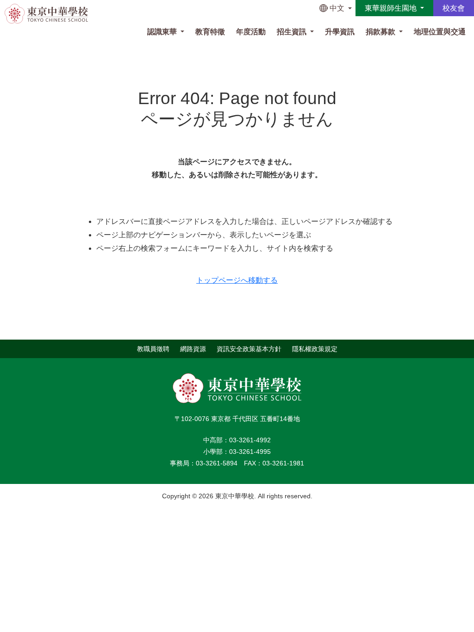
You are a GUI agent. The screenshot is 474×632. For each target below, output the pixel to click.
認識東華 (163, 32)
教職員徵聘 (153, 348)
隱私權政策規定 (314, 348)
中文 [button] (337, 8)
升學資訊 (340, 32)
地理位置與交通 (440, 32)
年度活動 (251, 32)
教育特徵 (210, 32)
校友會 (454, 8)
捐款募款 (381, 32)
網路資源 (193, 348)
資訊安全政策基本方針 (249, 348)
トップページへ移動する (237, 280)
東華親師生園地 (391, 8)
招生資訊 (292, 32)
